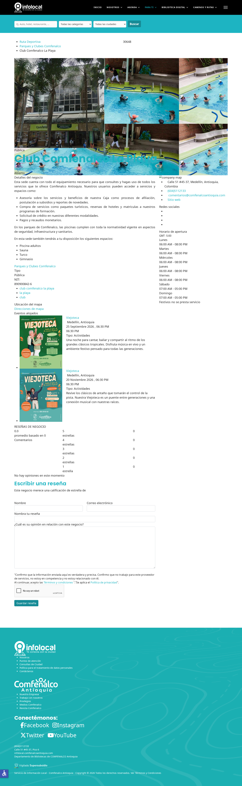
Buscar (134, 24)
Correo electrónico (100, 503)
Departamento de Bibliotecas (30, 756)
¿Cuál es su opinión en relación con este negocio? (49, 524)
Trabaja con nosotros (31, 697)
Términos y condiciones (58, 582)
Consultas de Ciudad (31, 664)
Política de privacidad (104, 582)
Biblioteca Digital (173, 7)
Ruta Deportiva (30, 42)
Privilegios (25, 701)
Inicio (98, 7)
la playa (25, 293)
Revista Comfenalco (30, 708)
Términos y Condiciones (148, 772)
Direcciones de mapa (29, 309)
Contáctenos (26, 671)
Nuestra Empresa (29, 694)
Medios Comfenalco (30, 704)
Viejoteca (72, 318)
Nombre (20, 503)
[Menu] (226, 7)
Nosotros (113, 7)
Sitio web (174, 200)
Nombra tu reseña (27, 514)
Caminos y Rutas (203, 7)
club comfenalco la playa (37, 288)
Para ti (149, 7)
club (23, 297)
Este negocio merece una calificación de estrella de (50, 490)
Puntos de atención (30, 660)
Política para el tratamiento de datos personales (46, 667)
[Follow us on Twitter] (164, 216)
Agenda (132, 7)
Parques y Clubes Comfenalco (40, 46)
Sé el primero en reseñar (31, 168)
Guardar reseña (26, 603)
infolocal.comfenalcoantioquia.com (33, 753)
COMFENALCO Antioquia (64, 756)
